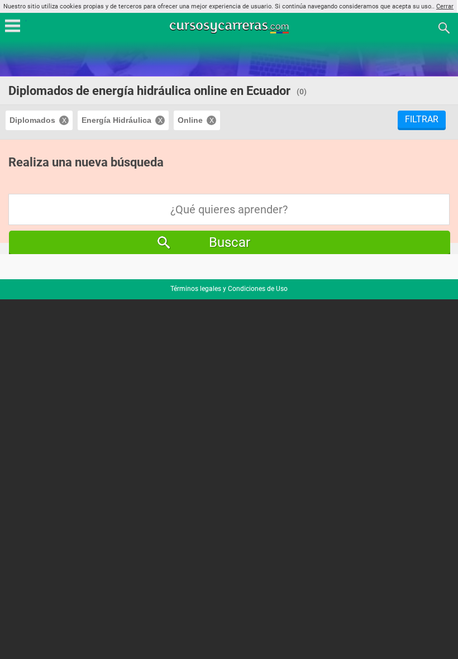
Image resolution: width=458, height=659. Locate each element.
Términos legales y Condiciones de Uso (229, 289)
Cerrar (445, 6)
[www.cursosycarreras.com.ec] (230, 27)
